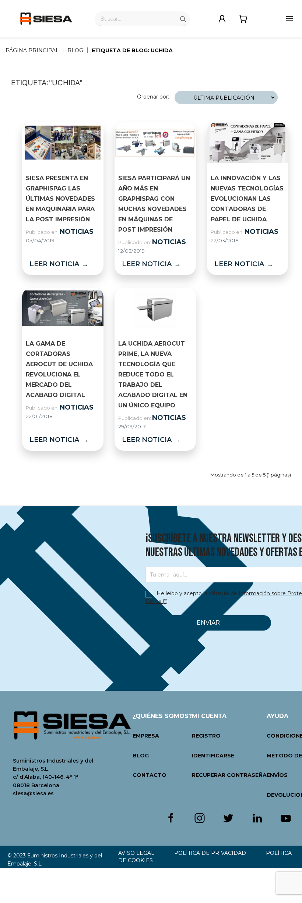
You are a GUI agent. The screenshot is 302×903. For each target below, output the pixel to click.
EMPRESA (146, 735)
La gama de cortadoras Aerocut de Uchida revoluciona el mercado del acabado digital (59, 369)
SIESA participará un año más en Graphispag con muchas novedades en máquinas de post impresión (154, 204)
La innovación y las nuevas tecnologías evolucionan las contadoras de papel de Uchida (247, 199)
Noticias (77, 232)
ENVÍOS (277, 775)
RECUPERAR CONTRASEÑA (229, 775)
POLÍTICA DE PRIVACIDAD (210, 853)
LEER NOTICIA (58, 264)
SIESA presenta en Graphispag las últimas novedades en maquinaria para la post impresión (60, 199)
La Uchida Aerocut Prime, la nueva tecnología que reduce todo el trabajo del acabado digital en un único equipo (152, 374)
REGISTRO (206, 735)
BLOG (141, 755)
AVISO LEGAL (136, 853)
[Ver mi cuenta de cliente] (222, 18)
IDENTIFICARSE (213, 755)
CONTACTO (149, 775)
